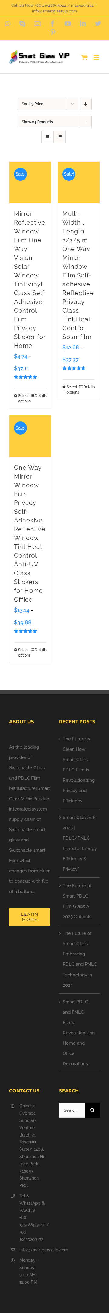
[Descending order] (86, 104)
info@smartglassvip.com (54, 11)
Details (41, 396)
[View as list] (59, 137)
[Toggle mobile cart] (84, 57)
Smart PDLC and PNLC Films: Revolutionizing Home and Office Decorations (79, 1032)
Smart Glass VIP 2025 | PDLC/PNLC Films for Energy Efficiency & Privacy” (80, 843)
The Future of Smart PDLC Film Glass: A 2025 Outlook (77, 901)
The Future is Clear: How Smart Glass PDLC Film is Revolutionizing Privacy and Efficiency (79, 770)
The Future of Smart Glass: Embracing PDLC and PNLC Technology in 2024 (80, 959)
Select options (24, 398)
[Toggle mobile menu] (97, 57)
